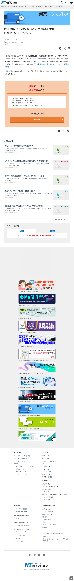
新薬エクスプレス (29, 6)
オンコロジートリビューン (51, 486)
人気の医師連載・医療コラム (22, 458)
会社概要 (44, 527)
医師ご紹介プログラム (48, 474)
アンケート (45, 463)
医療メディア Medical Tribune (8, 6)
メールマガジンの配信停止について (53, 533)
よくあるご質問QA (47, 511)
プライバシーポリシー (48, 522)
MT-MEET (19, 518)
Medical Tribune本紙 (21, 511)
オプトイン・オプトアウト (50, 519)
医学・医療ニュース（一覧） (22, 456)
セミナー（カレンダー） (49, 461)
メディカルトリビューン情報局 (24, 466)
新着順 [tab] (52, 231)
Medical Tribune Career (22, 525)
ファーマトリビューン (50, 492)
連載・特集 (20, 6)
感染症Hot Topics (21, 469)
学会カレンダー (46, 466)
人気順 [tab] (21, 231)
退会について (46, 536)
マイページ (45, 456)
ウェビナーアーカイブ (22, 474)
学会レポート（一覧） (20, 461)
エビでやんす (46, 469)
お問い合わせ (46, 509)
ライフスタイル (46, 499)
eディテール (45, 458)
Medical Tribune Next (22, 531)
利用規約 (44, 517)
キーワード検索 (46, 471)
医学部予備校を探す (48, 477)
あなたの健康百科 (49, 497)
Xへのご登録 (17, 538)
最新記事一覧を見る (62, 219)
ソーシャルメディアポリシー (50, 524)
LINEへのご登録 (18, 541)
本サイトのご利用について (50, 514)
